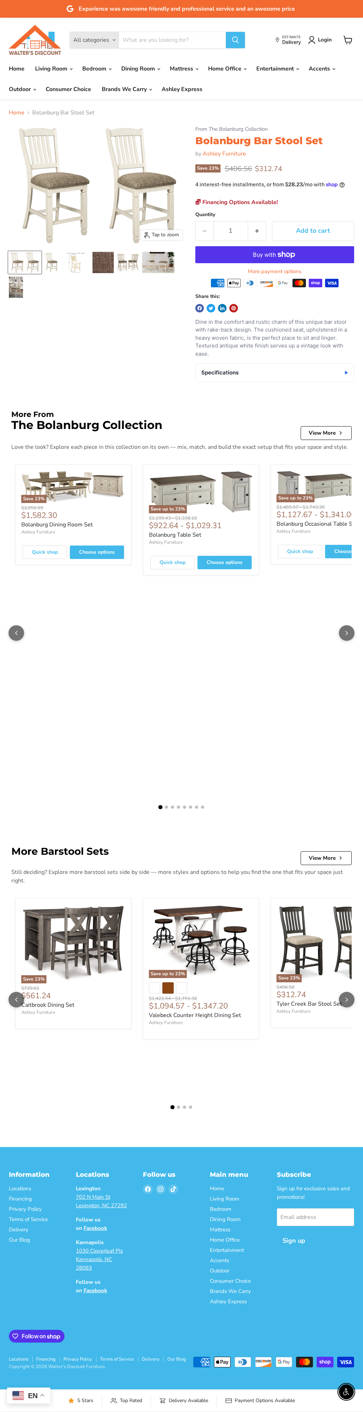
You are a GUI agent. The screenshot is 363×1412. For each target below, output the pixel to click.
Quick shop (45, 552)
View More (322, 432)
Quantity (205, 215)
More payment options (274, 272)
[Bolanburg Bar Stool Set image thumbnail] (24, 262)
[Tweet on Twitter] (211, 308)
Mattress (182, 69)
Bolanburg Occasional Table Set (317, 524)
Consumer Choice (68, 89)
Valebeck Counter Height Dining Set (195, 1015)
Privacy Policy (25, 1209)
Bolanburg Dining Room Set (57, 525)
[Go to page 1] (160, 807)
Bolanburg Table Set (175, 535)
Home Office (225, 69)
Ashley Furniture (224, 154)
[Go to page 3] (172, 807)
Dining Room (138, 69)
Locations (20, 1188)
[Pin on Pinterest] (233, 308)
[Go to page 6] (190, 807)
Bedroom (95, 69)
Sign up (294, 1240)
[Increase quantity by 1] (257, 231)
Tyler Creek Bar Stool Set (309, 1004)
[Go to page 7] (196, 807)
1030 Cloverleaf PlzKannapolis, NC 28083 (99, 1259)
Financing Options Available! (239, 202)
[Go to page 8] (202, 807)
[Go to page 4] (178, 807)
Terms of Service (28, 1219)
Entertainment (275, 69)
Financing (20, 1198)
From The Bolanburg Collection (231, 129)
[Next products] (346, 633)
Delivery (18, 1229)
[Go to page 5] (184, 807)
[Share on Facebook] (199, 308)
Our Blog (19, 1239)
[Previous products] (16, 633)
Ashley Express (182, 89)
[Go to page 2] (166, 807)
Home (16, 69)
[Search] (235, 40)
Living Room (52, 69)
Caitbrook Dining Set (47, 1005)
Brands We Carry (125, 89)
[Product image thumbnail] (52, 262)
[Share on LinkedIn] (222, 308)
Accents (320, 69)
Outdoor (20, 89)
